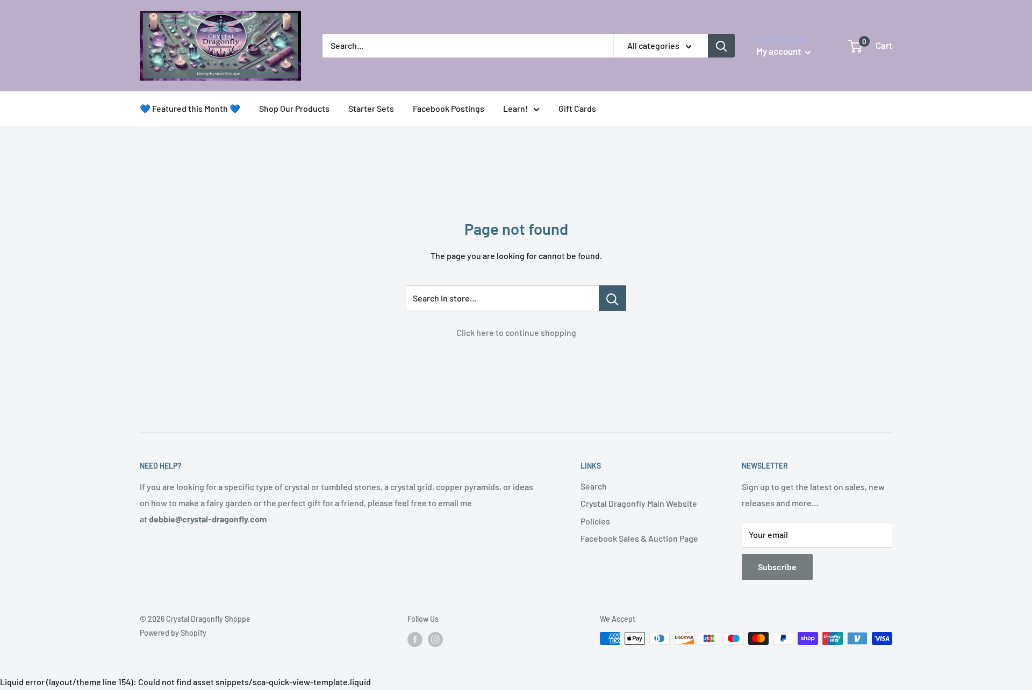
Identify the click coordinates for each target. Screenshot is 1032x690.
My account (779, 51)
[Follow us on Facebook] (414, 639)
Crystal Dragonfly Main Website (638, 503)
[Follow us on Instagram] (435, 639)
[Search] (721, 46)
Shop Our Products (294, 108)
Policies (595, 521)
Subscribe (777, 567)
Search (593, 486)
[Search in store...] (612, 298)
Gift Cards (577, 108)
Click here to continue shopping (516, 332)
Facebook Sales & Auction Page (639, 538)
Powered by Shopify (173, 632)
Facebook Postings (448, 108)
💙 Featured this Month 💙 (190, 108)
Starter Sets (371, 108)
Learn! (515, 108)
